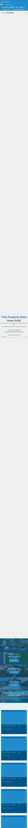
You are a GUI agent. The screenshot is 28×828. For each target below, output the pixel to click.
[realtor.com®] (11, 7)
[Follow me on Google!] (19, 7)
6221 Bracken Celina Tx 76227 (7, 729)
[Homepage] (15, 13)
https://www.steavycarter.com (14, 335)
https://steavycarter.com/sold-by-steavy (14, 331)
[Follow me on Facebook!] (4, 7)
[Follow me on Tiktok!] (16, 7)
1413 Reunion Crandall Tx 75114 (7, 808)
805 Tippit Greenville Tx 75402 (7, 781)
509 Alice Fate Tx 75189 (6, 755)
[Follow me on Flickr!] (21, 7)
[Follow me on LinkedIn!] (7, 7)
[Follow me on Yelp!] (24, 7)
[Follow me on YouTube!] (14, 7)
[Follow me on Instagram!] (2, 7)
